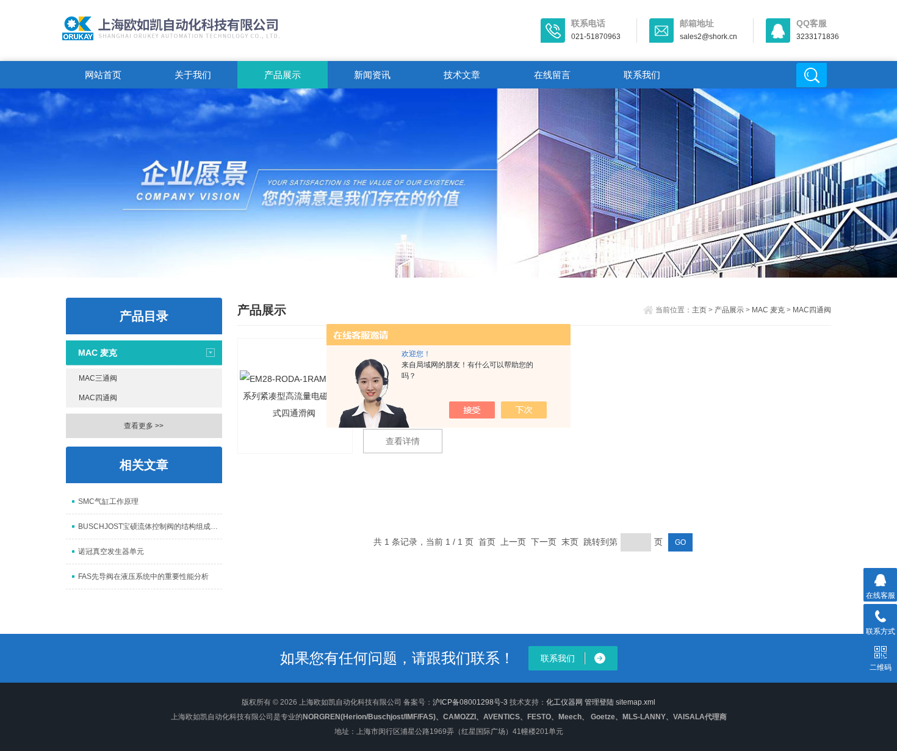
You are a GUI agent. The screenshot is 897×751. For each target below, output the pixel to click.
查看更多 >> (144, 426)
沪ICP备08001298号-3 (470, 702)
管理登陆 (599, 702)
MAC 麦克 (97, 353)
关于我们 (193, 75)
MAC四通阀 (98, 397)
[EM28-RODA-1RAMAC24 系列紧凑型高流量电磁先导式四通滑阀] (295, 396)
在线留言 (552, 75)
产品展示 (282, 75)
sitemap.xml (635, 702)
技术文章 (462, 75)
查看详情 (403, 441)
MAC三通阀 (98, 378)
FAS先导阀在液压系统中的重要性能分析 (143, 576)
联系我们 (642, 75)
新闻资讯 (372, 75)
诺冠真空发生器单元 (111, 551)
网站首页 (103, 75)
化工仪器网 (564, 702)
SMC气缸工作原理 (108, 501)
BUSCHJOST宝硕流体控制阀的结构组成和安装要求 (150, 526)
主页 (699, 310)
